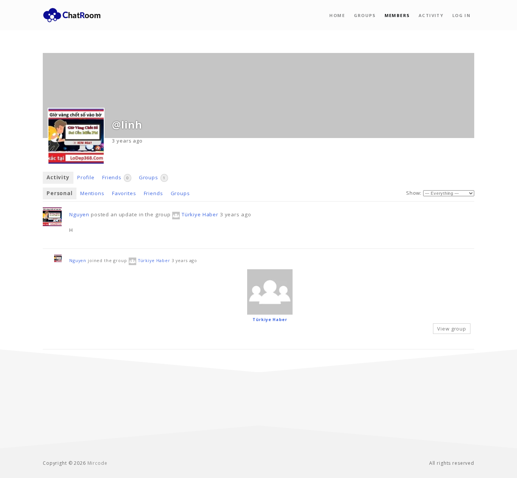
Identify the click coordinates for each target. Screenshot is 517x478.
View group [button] (451, 328)
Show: (414, 192)
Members (397, 15)
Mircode (97, 463)
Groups (364, 15)
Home (336, 15)
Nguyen (79, 214)
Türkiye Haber (200, 214)
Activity (431, 15)
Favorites (124, 193)
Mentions (92, 193)
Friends (115, 177)
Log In (461, 15)
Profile (86, 177)
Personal (60, 193)
